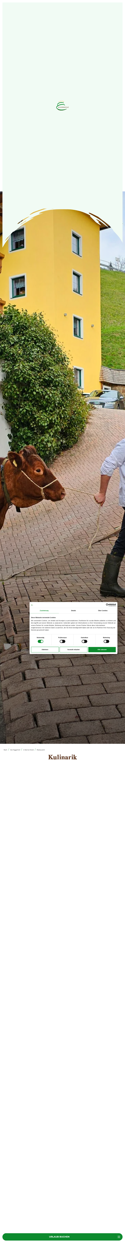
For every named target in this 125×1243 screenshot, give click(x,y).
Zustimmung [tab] (44, 610)
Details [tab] (73, 610)
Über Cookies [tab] (103, 610)
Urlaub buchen (59, 1236)
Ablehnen (45, 649)
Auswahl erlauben (73, 649)
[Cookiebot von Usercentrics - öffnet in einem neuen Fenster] (107, 604)
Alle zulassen (102, 649)
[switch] (62, 641)
